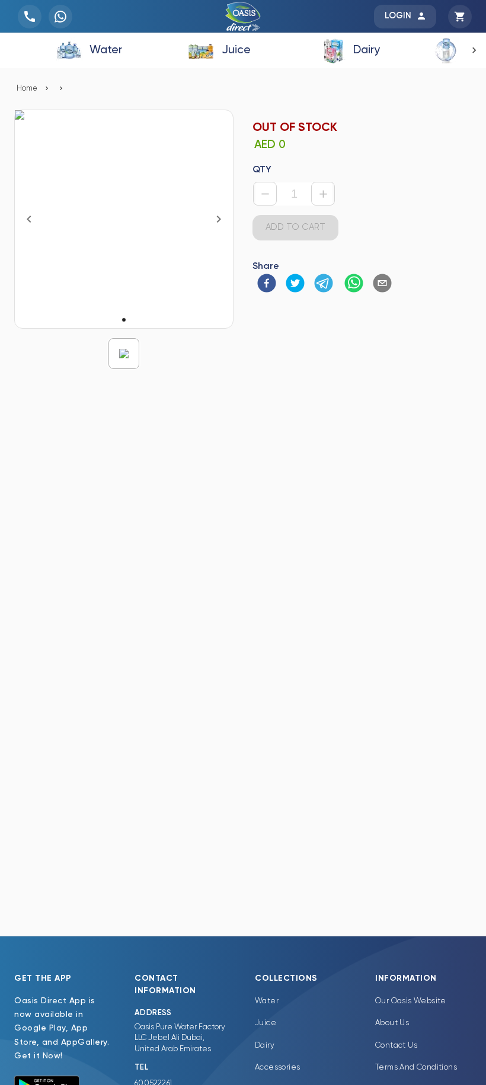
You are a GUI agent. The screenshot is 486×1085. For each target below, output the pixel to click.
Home (27, 88)
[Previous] (29, 219)
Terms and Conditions (416, 1067)
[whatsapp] (353, 285)
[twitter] (295, 285)
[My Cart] (460, 16)
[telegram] (323, 285)
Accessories (277, 1067)
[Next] (218, 219)
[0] (460, 15)
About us (392, 1023)
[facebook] (266, 285)
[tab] (89, 50)
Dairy (264, 1045)
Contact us (396, 1045)
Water (267, 1001)
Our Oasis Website (410, 1001)
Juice (265, 1023)
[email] (382, 285)
